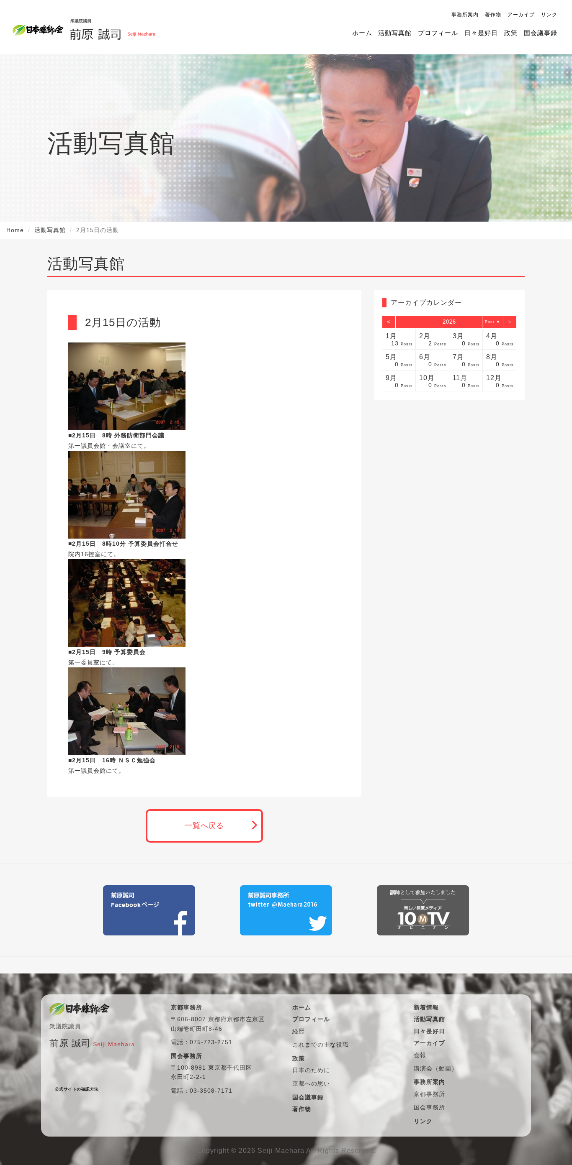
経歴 (298, 1031)
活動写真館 (395, 32)
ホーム (362, 32)
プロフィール (438, 32)
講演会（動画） (436, 1068)
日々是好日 (481, 32)
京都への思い (311, 1083)
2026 (449, 322)
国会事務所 (429, 1107)
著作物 (493, 15)
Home (15, 230)
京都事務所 (429, 1094)
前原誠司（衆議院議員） (112, 27)
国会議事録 (540, 32)
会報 (420, 1055)
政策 (511, 32)
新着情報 (426, 1007)
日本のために (311, 1070)
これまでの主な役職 (320, 1044)
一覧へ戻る (204, 825)
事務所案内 (465, 15)
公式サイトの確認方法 (77, 1089)
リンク (549, 15)
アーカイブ (521, 15)
